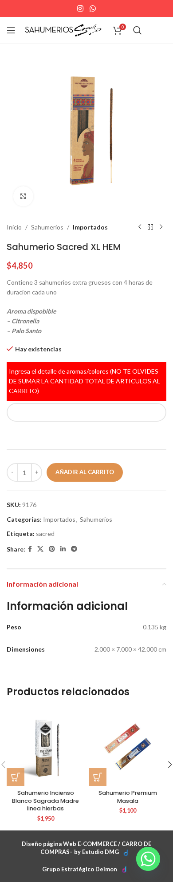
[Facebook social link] (30, 549)
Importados (90, 227)
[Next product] (161, 227)
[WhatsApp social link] (92, 8)
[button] (15, 777)
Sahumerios (47, 227)
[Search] (137, 30)
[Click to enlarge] (23, 196)
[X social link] (40, 549)
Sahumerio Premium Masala (127, 797)
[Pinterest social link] (52, 549)
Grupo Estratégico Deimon (79, 869)
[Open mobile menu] (11, 30)
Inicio (14, 227)
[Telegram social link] (74, 549)
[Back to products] (150, 227)
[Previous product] (139, 227)
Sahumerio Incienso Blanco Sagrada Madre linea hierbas (45, 800)
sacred (45, 533)
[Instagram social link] (80, 8)
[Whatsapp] (148, 859)
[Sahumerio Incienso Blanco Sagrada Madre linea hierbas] (45, 747)
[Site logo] (63, 29)
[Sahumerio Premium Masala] (127, 747)
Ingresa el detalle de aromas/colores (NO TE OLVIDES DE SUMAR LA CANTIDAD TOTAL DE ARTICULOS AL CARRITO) (84, 381)
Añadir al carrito (84, 471)
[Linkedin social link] (63, 549)
